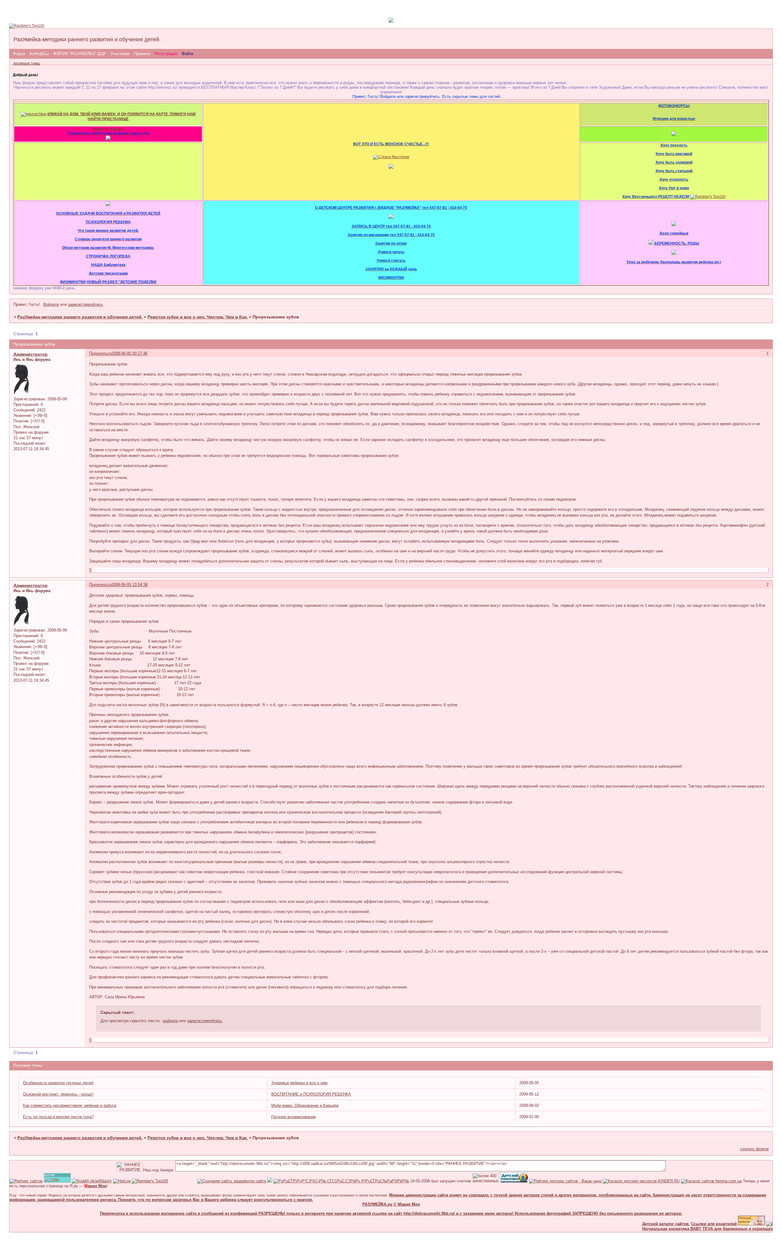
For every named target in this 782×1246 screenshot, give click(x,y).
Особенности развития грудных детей (58, 1083)
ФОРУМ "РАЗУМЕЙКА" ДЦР (79, 53)
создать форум (754, 1149)
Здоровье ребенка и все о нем (299, 1083)
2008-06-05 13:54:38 (129, 584)
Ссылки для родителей (693, 1224)
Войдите (51, 304)
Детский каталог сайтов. (645, 1224)
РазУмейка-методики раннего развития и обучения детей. (80, 316)
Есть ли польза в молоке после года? (58, 1116)
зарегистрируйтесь (85, 304)
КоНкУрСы (39, 53)
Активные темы (26, 63)
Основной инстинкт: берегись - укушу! (58, 1094)
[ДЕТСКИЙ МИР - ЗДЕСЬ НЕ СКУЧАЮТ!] (269, 1181)
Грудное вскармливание (293, 1116)
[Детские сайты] (730, 1224)
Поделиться (100, 353)
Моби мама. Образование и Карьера (304, 1105)
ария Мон (95, 1186)
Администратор (30, 354)
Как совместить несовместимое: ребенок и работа (69, 1105)
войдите (170, 1020)
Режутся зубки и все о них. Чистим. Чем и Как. (198, 316)
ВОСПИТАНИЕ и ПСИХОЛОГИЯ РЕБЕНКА (311, 1094)
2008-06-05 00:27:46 (129, 353)
